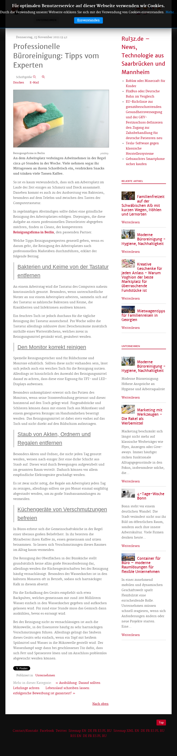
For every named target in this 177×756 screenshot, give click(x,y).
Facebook (47, 731)
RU (109, 731)
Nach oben (100, 704)
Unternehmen (45, 675)
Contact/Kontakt (25, 731)
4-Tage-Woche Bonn (150, 496)
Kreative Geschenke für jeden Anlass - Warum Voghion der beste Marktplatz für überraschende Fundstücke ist (142, 277)
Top (161, 722)
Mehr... (171, 12)
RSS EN (75, 736)
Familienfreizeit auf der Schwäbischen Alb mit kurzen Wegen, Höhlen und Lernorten (143, 206)
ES (99, 731)
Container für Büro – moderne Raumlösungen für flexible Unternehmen (141, 565)
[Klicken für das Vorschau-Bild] (61, 119)
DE (90, 731)
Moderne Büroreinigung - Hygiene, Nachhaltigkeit (144, 239)
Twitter (61, 731)
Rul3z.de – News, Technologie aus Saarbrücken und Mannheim (143, 55)
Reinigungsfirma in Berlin (33, 232)
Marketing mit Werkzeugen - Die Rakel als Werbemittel (142, 416)
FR (95, 731)
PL (104, 731)
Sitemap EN (77, 731)
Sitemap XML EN (126, 731)
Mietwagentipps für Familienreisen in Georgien (143, 315)
